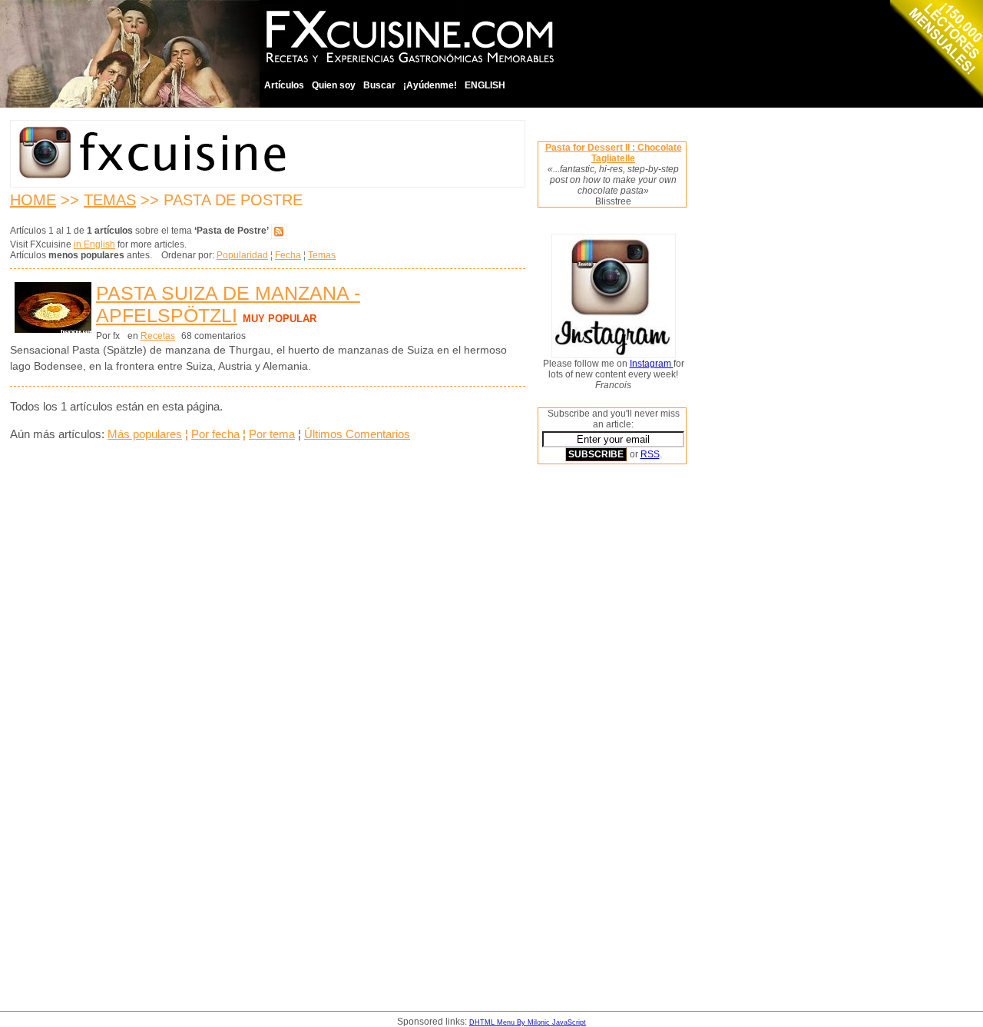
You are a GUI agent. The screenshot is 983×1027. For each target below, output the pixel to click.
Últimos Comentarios (357, 433)
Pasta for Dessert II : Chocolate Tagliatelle (613, 153)
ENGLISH (485, 85)
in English (94, 244)
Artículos (284, 85)
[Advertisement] (599, 709)
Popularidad (242, 255)
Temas (110, 199)
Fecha (288, 255)
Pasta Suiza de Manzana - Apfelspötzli (228, 304)
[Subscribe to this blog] (278, 230)
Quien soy (334, 85)
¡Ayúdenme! (430, 85)
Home (33, 199)
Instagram (652, 363)
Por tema (272, 433)
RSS (650, 454)
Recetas (158, 336)
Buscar (379, 85)
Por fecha (215, 433)
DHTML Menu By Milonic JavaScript (527, 1022)
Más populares (145, 433)
